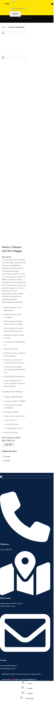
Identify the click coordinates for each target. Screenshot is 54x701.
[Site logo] (23, 3)
